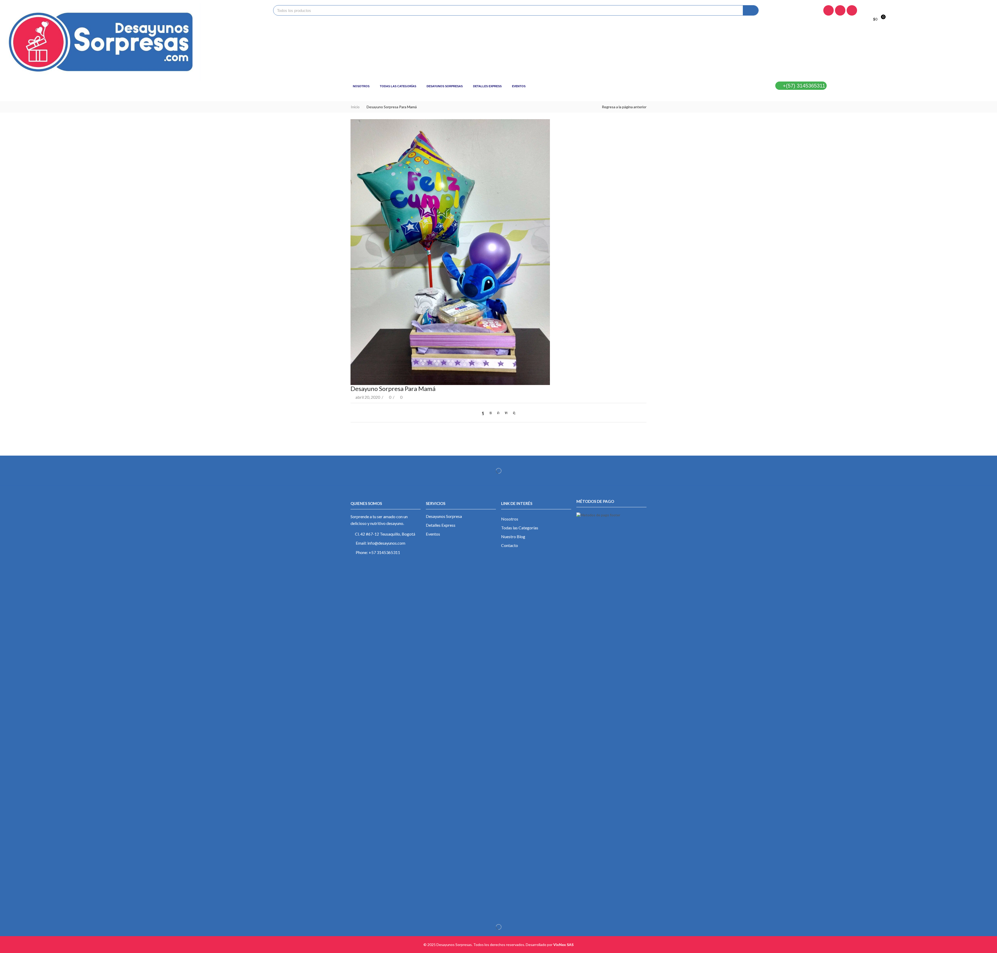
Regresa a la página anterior (624, 107)
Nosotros (361, 86)
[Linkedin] (852, 10)
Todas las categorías (398, 86)
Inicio (355, 107)
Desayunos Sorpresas (445, 86)
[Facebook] (828, 10)
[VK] (490, 412)
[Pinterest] (498, 412)
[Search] (750, 10)
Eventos (519, 86)
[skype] (512, 412)
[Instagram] (840, 10)
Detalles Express (487, 86)
